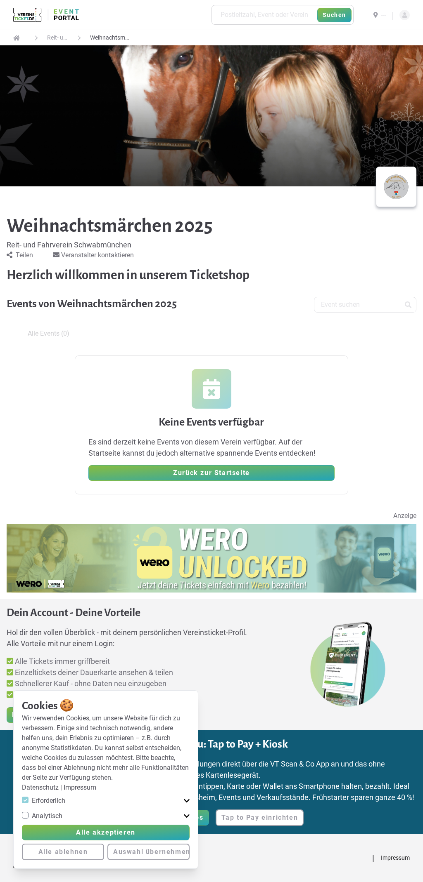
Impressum (80, 787)
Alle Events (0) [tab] (48, 333)
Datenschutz (41, 787)
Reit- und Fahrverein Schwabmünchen (57, 37)
